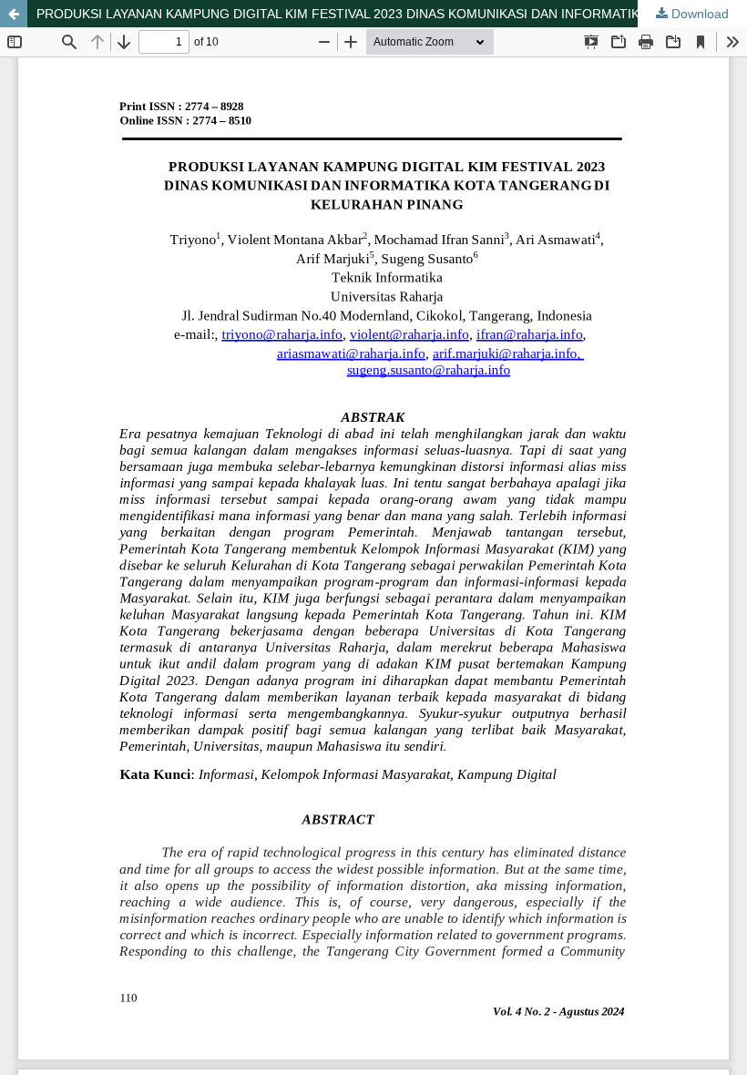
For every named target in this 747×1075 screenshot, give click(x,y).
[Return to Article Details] (13, 13)
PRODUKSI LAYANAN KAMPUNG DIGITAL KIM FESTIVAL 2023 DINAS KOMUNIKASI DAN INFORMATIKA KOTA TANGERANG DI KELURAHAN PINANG (391, 13)
